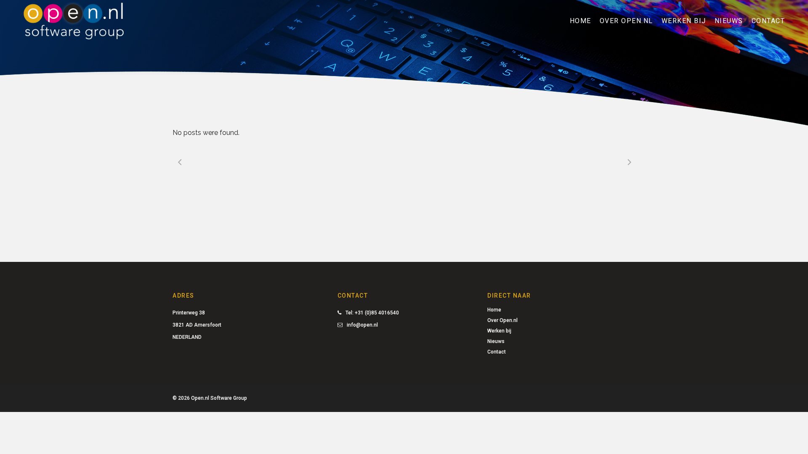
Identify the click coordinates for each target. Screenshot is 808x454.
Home (494, 310)
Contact (496, 352)
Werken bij (499, 331)
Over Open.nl (502, 320)
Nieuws (496, 341)
